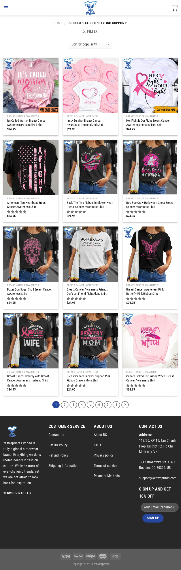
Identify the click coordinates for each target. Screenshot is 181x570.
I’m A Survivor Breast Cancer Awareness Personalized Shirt (85, 123)
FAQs (97, 445)
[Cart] (175, 7)
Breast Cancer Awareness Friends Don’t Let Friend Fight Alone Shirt (87, 292)
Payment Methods (107, 476)
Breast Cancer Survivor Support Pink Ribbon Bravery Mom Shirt (88, 378)
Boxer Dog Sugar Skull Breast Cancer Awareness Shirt (29, 292)
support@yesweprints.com (157, 478)
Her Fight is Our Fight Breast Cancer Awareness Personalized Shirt (148, 123)
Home (57, 23)
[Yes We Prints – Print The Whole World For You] (90, 7)
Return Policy (58, 445)
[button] (17, 212)
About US (100, 435)
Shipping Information (63, 466)
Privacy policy (103, 455)
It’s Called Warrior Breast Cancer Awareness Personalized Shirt (26, 123)
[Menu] (6, 7)
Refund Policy (58, 455)
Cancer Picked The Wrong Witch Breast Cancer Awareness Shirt (150, 378)
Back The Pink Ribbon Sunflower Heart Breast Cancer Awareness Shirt (90, 205)
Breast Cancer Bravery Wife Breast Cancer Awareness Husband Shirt (28, 378)
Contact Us (56, 435)
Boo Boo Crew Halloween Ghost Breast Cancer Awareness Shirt (149, 205)
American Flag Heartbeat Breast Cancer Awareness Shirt (26, 205)
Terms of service (105, 466)
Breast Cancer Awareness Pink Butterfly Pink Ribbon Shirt (145, 292)
